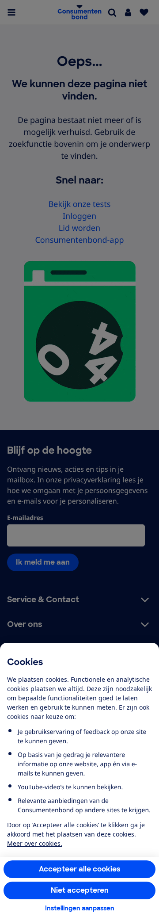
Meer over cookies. (34, 843)
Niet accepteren (80, 890)
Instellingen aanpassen (79, 908)
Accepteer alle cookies (80, 869)
